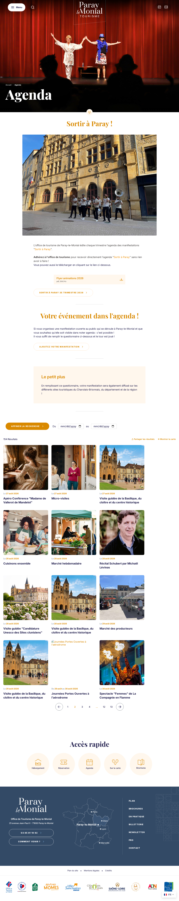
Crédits (108, 870)
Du (54, 426)
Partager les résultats (144, 439)
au (87, 426)
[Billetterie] (166, 7)
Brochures (136, 808)
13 (111, 706)
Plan (132, 801)
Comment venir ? (29, 841)
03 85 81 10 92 (29, 833)
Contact (134, 848)
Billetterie (136, 824)
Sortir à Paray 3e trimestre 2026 (61, 292)
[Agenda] (159, 7)
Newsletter (137, 832)
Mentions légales (91, 870)
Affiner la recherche (25, 426)
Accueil (8, 85)
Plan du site (72, 870)
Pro (131, 840)
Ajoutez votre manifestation (59, 346)
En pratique (137, 816)
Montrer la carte (168, 439)
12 (104, 706)
